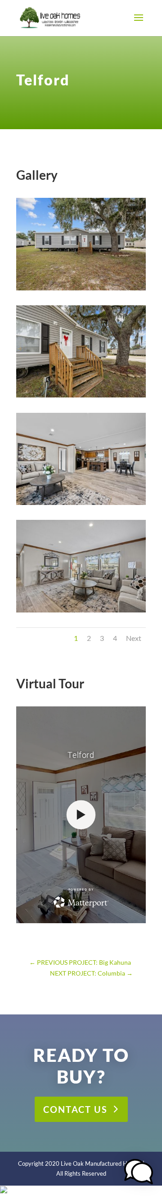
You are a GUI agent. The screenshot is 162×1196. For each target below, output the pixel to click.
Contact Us (75, 1109)
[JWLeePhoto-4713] (81, 397)
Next (133, 638)
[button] (138, 1173)
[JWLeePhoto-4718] (81, 504)
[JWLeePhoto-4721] (81, 612)
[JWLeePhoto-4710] (81, 290)
